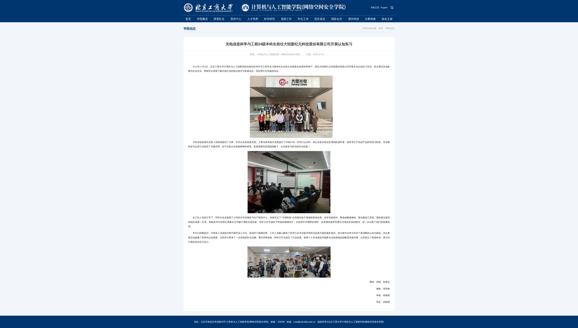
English (384, 7)
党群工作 (286, 18)
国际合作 (336, 18)
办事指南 (370, 18)
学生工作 (303, 18)
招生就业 (319, 18)
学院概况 (202, 18)
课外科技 (353, 18)
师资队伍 (219, 18)
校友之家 (387, 18)
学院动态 (389, 28)
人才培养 (252, 18)
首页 (188, 18)
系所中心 (235, 18)
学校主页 (375, 7)
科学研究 (269, 18)
